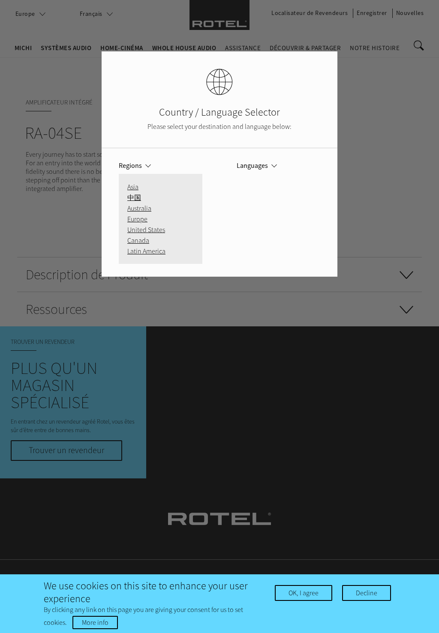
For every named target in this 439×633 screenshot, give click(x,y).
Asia (132, 186)
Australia (139, 208)
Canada (138, 240)
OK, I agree (304, 592)
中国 (134, 197)
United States (146, 229)
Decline (366, 592)
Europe (137, 219)
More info (95, 622)
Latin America (146, 251)
